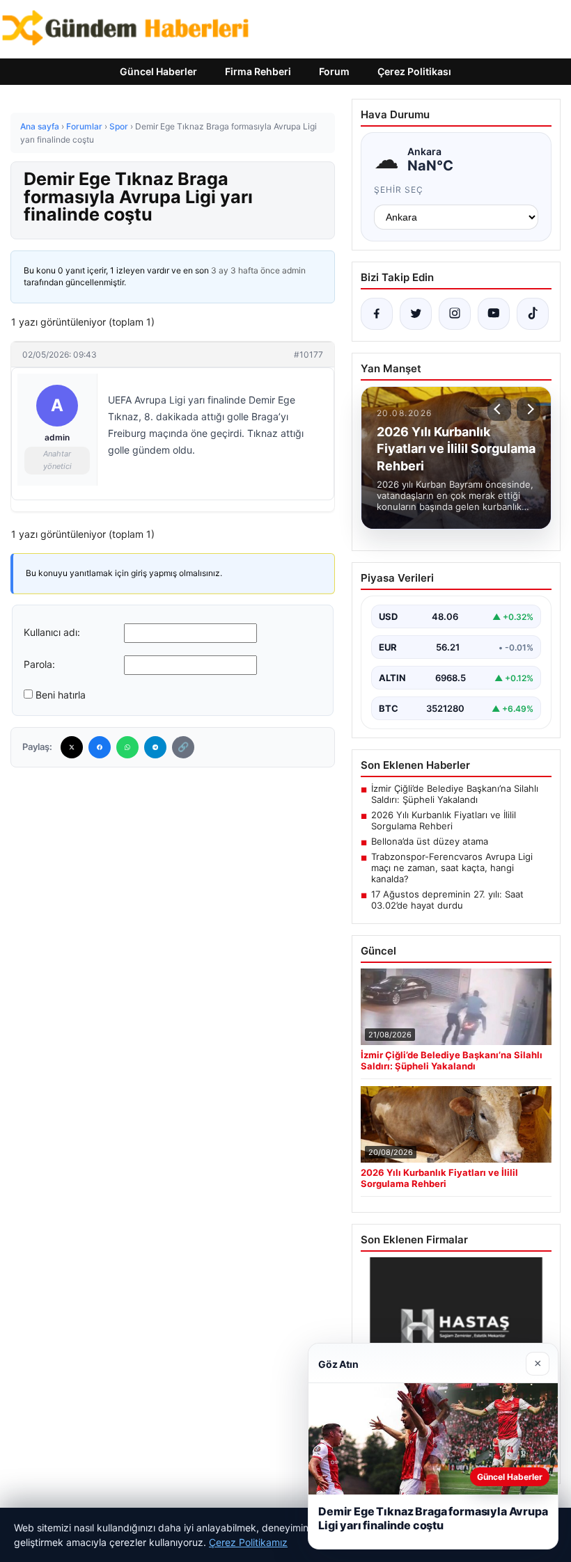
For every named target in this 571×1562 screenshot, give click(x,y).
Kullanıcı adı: (52, 632)
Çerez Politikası (414, 71)
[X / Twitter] (416, 314)
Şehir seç (398, 189)
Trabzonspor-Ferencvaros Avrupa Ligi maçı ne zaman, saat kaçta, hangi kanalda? (452, 867)
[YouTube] (494, 314)
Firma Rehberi (258, 71)
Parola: (39, 664)
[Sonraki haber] (528, 409)
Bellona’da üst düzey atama (429, 841)
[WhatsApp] (127, 747)
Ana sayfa (39, 126)
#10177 (308, 354)
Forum (334, 71)
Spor (118, 126)
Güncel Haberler (158, 71)
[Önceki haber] (499, 409)
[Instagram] (455, 314)
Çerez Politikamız (248, 1542)
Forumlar (84, 126)
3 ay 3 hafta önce (245, 270)
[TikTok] (533, 314)
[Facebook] (99, 747)
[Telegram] (155, 747)
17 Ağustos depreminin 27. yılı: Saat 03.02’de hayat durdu (447, 899)
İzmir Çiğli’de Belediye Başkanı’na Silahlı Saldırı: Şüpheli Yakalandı (454, 794)
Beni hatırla (61, 695)
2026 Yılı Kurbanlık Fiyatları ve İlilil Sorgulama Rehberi (443, 820)
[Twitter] (72, 747)
